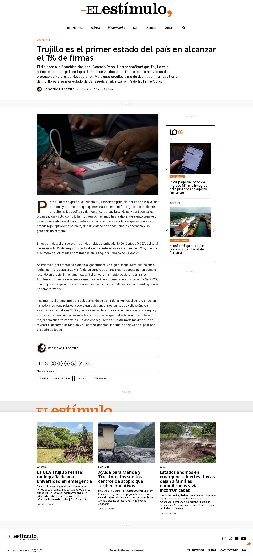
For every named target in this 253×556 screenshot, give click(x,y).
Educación (42, 467)
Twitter (46, 363)
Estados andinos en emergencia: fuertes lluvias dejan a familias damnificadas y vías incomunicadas (187, 481)
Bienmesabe (116, 27)
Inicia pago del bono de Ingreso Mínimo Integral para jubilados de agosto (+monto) (188, 187)
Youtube (243, 538)
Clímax (212, 550)
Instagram (224, 538)
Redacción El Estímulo (59, 89)
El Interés (75, 28)
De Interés (103, 467)
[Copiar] (80, 363)
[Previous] (167, 169)
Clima (163, 467)
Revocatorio (62, 378)
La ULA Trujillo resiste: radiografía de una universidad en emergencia (64, 476)
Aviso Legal (139, 550)
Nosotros (11, 550)
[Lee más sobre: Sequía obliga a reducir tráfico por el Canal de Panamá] (190, 222)
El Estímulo (74, 411)
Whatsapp (53, 363)
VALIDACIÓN (100, 378)
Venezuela (43, 40)
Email (73, 363)
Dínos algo (24, 550)
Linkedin (60, 363)
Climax (95, 27)
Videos (168, 27)
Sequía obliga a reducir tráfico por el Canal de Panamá (187, 249)
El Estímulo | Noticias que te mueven (22, 537)
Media (37, 550)
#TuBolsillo (177, 177)
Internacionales (179, 240)
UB (135, 27)
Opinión (150, 27)
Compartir (249, 544)
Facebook (39, 363)
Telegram (67, 363)
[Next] (213, 169)
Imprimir (87, 363)
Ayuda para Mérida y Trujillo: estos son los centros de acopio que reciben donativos (120, 478)
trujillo (82, 378)
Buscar (183, 27)
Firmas (44, 378)
